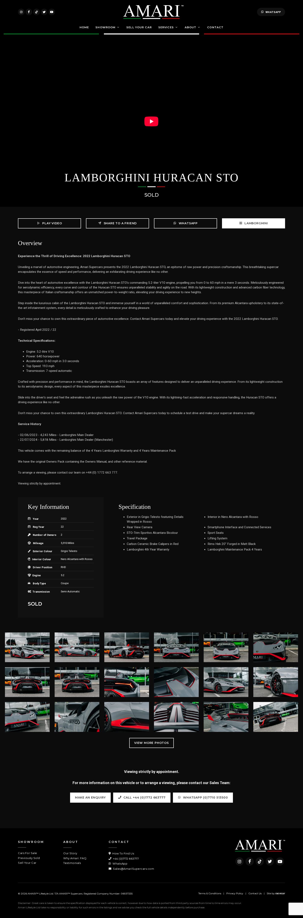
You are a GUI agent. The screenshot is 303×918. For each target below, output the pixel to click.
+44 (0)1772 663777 (125, 858)
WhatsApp (273, 12)
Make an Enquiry (90, 797)
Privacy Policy (234, 893)
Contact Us (255, 893)
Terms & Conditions (209, 893)
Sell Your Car (27, 862)
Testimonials (72, 863)
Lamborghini (255, 223)
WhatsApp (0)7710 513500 (205, 797)
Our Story (70, 853)
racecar (280, 893)
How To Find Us (123, 853)
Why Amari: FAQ (74, 858)
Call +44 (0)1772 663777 (143, 797)
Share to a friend (120, 223)
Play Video (51, 223)
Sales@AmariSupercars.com (133, 868)
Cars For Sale (27, 853)
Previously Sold (29, 858)
